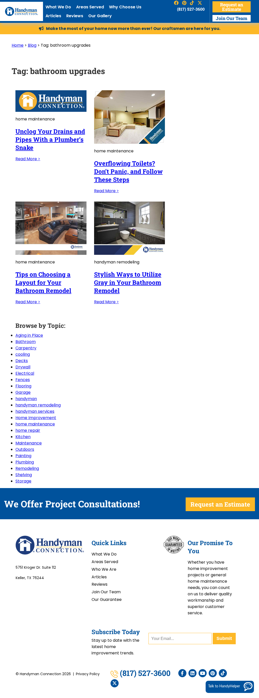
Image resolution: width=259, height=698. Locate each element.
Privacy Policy (88, 673)
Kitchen (23, 437)
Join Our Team (231, 18)
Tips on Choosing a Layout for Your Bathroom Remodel (43, 282)
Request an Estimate (231, 7)
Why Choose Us (125, 7)
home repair (27, 430)
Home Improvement (35, 418)
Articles (53, 16)
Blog (32, 45)
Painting (23, 456)
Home (18, 45)
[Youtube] (203, 673)
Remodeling (27, 468)
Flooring (23, 386)
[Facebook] (182, 673)
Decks (21, 361)
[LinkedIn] (192, 673)
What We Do (58, 7)
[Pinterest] (213, 673)
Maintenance (28, 443)
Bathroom (25, 342)
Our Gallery (100, 16)
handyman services (34, 411)
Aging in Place (29, 335)
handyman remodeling (38, 405)
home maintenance (35, 424)
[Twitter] (115, 683)
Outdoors (24, 449)
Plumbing (24, 462)
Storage (23, 481)
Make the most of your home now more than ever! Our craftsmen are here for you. (133, 28)
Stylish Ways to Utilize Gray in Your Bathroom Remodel (127, 282)
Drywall (22, 367)
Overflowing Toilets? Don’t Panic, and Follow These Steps (128, 171)
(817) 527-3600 (190, 9)
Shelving (23, 475)
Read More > (27, 159)
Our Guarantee (107, 599)
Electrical (24, 373)
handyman (26, 399)
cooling (22, 354)
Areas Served (90, 7)
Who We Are (104, 569)
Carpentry (25, 348)
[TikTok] (223, 673)
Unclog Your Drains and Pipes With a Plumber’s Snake (50, 139)
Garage (23, 392)
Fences (22, 380)
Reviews (74, 16)
